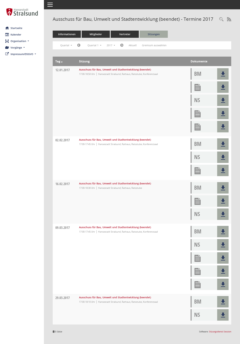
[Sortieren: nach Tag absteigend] (62, 61)
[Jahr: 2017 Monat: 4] (122, 45)
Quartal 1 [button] (93, 45)
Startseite (16, 28)
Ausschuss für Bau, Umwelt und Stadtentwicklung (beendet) (115, 69)
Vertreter (124, 34)
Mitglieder (96, 34)
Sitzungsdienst (220, 331)
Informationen (67, 34)
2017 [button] (110, 45)
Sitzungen (154, 34)
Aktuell (133, 45)
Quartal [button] (65, 45)
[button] (22, 41)
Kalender (16, 34)
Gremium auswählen (154, 45)
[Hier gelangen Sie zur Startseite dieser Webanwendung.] (22, 12)
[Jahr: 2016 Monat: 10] (79, 45)
